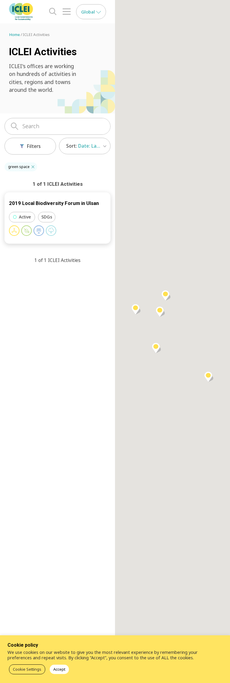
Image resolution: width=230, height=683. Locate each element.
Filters (34, 146)
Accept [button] (59, 669)
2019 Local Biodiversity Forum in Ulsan (54, 203)
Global (88, 12)
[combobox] (85, 146)
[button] (33, 166)
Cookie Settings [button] (27, 669)
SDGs (46, 217)
